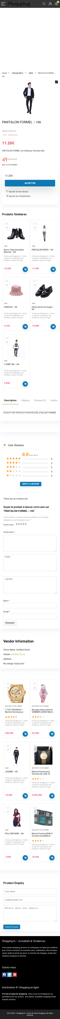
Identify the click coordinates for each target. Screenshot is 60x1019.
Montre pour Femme (13, 706)
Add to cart (25, 734)
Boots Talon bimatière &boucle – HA (14, 251)
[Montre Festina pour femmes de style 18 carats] (43, 755)
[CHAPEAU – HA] (16, 291)
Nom (6, 600)
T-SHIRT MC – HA (11, 364)
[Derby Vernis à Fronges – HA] (44, 291)
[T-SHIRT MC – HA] (16, 348)
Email (6, 611)
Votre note (8, 524)
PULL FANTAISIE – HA (14, 833)
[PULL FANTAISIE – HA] (16, 817)
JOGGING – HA (11, 772)
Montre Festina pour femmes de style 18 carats (41, 774)
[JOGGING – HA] (16, 755)
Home (4, 73)
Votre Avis (9, 532)
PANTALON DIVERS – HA (42, 250)
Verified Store (18, 654)
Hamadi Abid (17, 73)
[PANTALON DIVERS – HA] (44, 234)
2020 (31, 73)
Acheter (30, 183)
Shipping (25, 400)
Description (10, 400)
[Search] (44, 4)
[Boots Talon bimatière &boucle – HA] (16, 234)
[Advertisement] (30, 39)
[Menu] (3, 4)
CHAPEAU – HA (10, 307)
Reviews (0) (40, 400)
